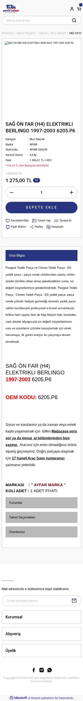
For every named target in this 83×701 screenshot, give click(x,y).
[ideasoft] (18, 698)
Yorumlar (15, 503)
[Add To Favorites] (17, 221)
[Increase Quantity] (71, 192)
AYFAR (33, 144)
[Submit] (74, 600)
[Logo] (10, 8)
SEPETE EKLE (41, 207)
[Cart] (79, 9)
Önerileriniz (17, 532)
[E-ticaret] (41, 698)
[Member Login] (72, 9)
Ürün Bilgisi (17, 255)
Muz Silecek (37, 139)
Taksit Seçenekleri (22, 517)
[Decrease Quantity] (11, 192)
